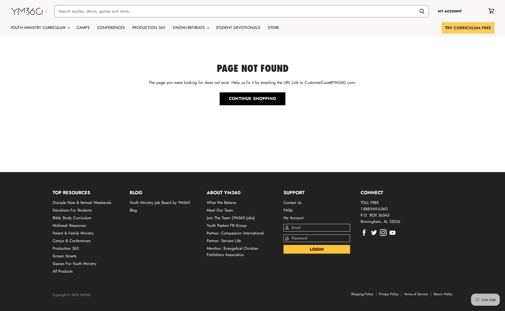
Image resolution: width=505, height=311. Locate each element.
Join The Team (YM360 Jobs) (231, 218)
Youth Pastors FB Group (227, 225)
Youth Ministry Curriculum (39, 28)
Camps (83, 28)
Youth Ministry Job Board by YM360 (160, 202)
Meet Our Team (220, 210)
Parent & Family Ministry (73, 233)
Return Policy (443, 294)
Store (273, 28)
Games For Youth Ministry (74, 264)
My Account (294, 218)
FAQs (288, 210)
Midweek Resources (69, 225)
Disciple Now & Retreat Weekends (82, 202)
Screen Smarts (65, 256)
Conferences (111, 28)
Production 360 (148, 28)
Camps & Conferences (71, 241)
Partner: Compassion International (235, 233)
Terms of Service (416, 294)
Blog (133, 210)
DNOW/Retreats (189, 28)
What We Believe (221, 202)
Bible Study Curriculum (72, 218)
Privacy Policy (388, 294)
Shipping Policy (362, 294)
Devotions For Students (72, 210)
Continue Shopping (252, 99)
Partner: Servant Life (224, 241)
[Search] (422, 11)
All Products (63, 271)
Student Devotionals (238, 28)
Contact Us (292, 202)
